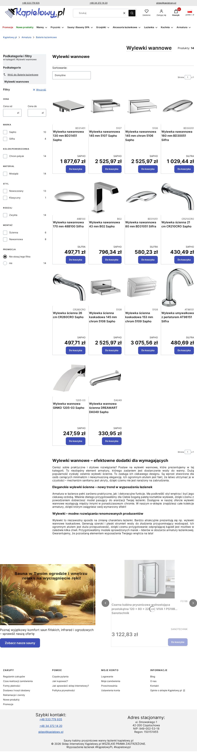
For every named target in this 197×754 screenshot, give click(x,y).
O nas (153, 681)
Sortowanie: (59, 67)
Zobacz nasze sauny (20, 643)
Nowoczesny (16, 190)
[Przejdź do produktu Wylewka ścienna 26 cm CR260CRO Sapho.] (69, 287)
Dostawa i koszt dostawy (16, 690)
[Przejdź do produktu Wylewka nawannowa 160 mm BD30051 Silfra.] (177, 106)
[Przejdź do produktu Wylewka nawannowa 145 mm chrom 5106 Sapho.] (141, 106)
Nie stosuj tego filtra (19, 256)
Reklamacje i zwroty (14, 695)
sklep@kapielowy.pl (166, 3)
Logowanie (107, 676)
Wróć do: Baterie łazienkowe (23, 74)
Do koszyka (75, 169)
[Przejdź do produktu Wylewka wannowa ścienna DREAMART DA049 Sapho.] (105, 378)
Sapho (12, 132)
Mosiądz (13, 173)
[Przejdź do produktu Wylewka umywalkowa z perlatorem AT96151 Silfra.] (177, 287)
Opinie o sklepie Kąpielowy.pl (166, 690)
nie (10, 263)
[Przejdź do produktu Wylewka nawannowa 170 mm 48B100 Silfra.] (69, 197)
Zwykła (13, 215)
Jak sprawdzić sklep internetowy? (70, 685)
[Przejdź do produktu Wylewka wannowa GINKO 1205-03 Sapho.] (69, 378)
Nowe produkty (11, 699)
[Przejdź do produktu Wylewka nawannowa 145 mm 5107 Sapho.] (105, 106)
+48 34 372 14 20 (99, 3)
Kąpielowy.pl (10, 37)
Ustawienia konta (110, 690)
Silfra (12, 138)
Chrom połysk (16, 156)
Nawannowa (16, 239)
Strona (181, 77)
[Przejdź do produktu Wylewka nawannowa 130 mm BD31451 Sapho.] (69, 106)
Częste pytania (60, 676)
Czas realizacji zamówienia (18, 681)
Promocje (8, 704)
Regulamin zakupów (14, 676)
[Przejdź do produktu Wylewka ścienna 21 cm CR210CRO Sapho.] (177, 197)
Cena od (7, 106)
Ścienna (13, 232)
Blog (152, 676)
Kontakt (154, 685)
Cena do (32, 106)
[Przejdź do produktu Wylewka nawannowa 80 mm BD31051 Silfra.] (141, 197)
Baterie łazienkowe (46, 37)
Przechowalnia (109, 685)
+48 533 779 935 (31, 3)
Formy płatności (11, 685)
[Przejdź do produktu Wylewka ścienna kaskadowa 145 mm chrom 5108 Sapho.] (105, 287)
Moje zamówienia (110, 681)
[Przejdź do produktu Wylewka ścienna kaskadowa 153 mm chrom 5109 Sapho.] (141, 287)
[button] (132, 13)
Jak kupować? (60, 681)
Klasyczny (15, 197)
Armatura (26, 37)
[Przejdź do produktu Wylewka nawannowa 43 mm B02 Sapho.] (105, 197)
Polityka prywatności (63, 690)
